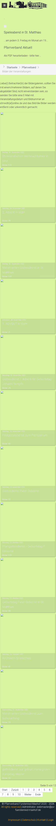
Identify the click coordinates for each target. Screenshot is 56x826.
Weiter (27, 794)
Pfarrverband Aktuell (18, 47)
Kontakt (41, 819)
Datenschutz (29, 819)
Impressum (14, 819)
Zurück (15, 789)
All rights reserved (11, 806)
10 (19, 794)
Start (4, 789)
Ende (38, 794)
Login (51, 819)
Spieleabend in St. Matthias (22, 32)
